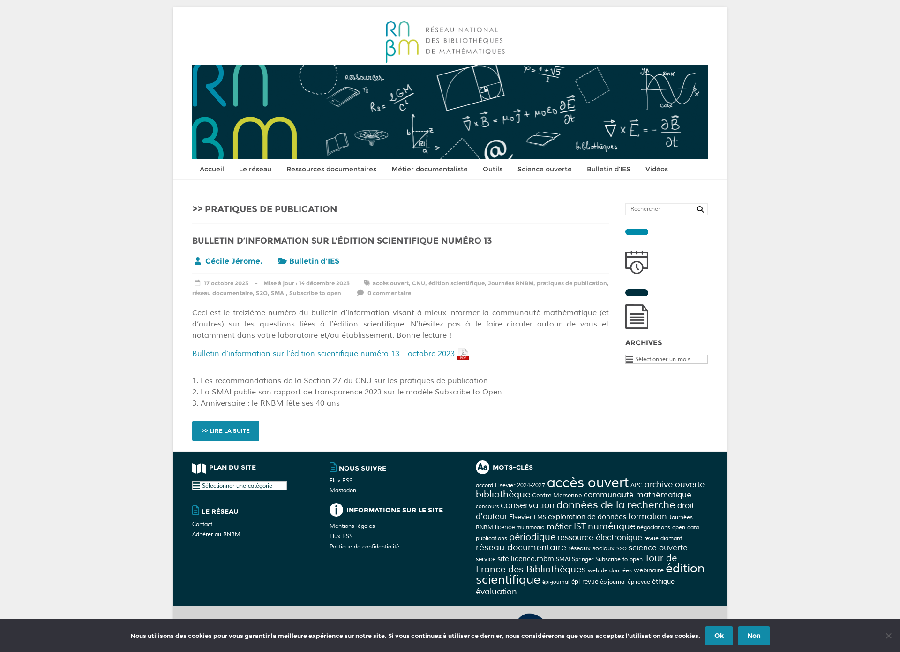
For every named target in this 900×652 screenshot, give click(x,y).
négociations (653, 527)
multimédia (531, 528)
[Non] (888, 635)
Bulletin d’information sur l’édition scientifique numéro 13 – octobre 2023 (324, 353)
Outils (492, 169)
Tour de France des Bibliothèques (576, 563)
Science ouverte (545, 169)
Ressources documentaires (331, 169)
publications (491, 538)
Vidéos (656, 169)
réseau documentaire (222, 292)
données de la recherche (615, 504)
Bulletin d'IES (314, 261)
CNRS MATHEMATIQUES (585, 616)
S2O (262, 292)
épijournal (613, 581)
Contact (202, 524)
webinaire (649, 570)
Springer (582, 559)
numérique (611, 526)
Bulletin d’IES (608, 169)
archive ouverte (675, 484)
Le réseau (255, 169)
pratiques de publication (572, 283)
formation (647, 516)
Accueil (212, 169)
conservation (528, 505)
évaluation (496, 591)
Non (754, 635)
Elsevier (520, 516)
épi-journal (556, 582)
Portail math (646, 616)
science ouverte (658, 548)
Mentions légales (352, 526)
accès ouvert (391, 283)
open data (685, 527)
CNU (418, 283)
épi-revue (584, 581)
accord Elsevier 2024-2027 (510, 485)
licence (505, 527)
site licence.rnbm (525, 559)
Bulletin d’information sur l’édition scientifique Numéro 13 (342, 241)
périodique (532, 537)
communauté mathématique (637, 495)
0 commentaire (388, 292)
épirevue (639, 581)
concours (487, 507)
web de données (610, 570)
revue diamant (663, 538)
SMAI (278, 292)
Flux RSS (341, 480)
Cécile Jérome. (233, 261)
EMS (540, 517)
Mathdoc (689, 616)
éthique (663, 581)
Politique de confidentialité (364, 546)
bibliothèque (503, 494)
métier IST (566, 526)
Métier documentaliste (429, 169)
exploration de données (587, 516)
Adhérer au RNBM (216, 534)
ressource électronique (599, 537)
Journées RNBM (510, 283)
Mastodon (343, 490)
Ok (719, 635)
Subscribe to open (315, 292)
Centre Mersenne (557, 495)
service (485, 559)
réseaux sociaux (591, 548)
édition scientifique (456, 283)
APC (636, 485)
